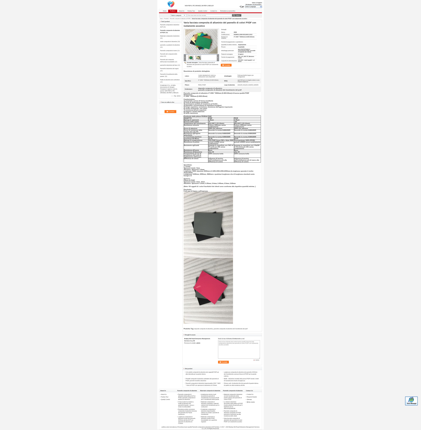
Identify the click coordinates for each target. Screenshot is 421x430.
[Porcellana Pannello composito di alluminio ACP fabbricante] (171, 4)
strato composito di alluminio (168, 41)
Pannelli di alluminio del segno (169, 68)
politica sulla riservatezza (169, 427)
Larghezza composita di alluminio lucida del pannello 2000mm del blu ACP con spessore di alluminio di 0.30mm (186, 420)
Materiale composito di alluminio (169, 36)
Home (165, 11)
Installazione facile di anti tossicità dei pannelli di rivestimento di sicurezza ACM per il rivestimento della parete (210, 397)
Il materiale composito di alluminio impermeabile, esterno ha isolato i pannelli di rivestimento (210, 412)
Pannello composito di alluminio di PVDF (180, 18)
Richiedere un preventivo (253, 4)
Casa (161, 18)
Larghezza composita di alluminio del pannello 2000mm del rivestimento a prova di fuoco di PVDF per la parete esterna (240, 374)
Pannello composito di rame (168, 50)
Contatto (227, 65)
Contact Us (213, 11)
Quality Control (202, 11)
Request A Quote (252, 397)
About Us (181, 11)
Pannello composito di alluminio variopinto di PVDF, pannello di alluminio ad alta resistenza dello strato (232, 413)
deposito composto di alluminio (203, 329)
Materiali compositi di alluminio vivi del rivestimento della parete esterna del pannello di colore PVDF (233, 397)
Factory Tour (191, 11)
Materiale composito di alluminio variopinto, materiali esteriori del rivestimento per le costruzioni (210, 404)
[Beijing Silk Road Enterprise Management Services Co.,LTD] (261, 7)
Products (173, 11)
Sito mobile (251, 402)
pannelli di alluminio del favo (168, 65)
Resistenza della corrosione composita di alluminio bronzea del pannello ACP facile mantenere (187, 412)
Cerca (238, 15)
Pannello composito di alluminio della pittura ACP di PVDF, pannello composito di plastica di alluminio (186, 397)
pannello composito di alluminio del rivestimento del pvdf (230, 329)
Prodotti (166, 18)
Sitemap (249, 399)
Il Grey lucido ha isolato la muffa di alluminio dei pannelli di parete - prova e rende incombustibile (186, 404)
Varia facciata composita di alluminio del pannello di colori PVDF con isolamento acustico (202, 64)
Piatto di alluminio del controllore (170, 80)
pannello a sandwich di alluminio (170, 45)
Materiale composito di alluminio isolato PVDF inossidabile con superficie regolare (209, 419)
